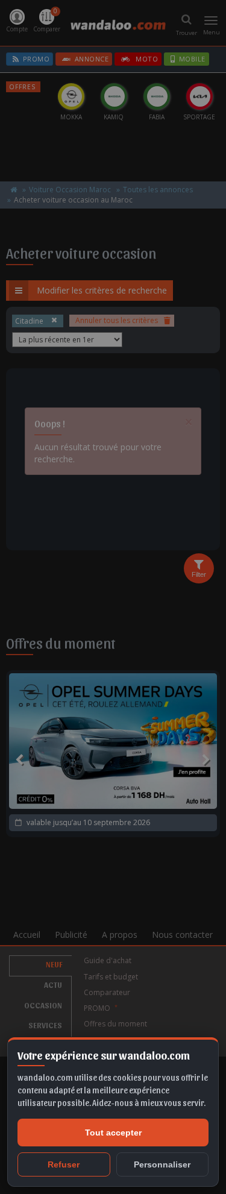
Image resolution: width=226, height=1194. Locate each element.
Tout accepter (113, 1132)
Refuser (64, 1164)
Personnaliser (162, 1164)
